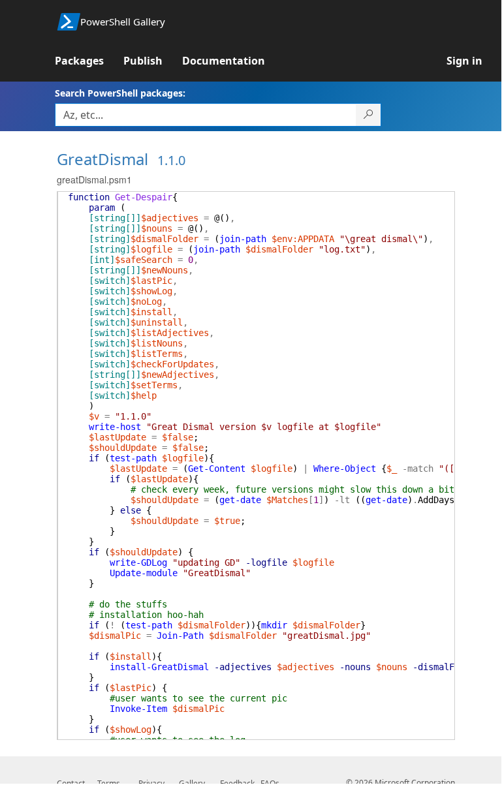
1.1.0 (171, 160)
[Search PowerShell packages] (368, 115)
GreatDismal (102, 159)
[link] (89, 60)
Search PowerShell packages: (120, 93)
